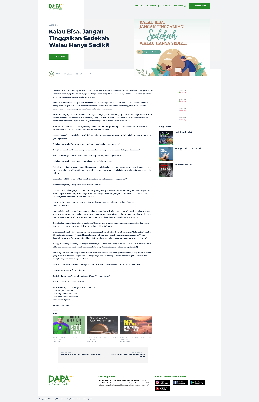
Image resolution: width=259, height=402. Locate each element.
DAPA (58, 74)
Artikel (53, 25)
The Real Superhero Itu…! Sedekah (65, 337)
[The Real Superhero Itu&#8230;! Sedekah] (69, 325)
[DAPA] (52, 73)
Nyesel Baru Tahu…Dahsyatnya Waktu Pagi (135, 337)
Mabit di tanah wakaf (183, 132)
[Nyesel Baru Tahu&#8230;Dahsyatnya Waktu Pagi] (136, 325)
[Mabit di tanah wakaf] (166, 138)
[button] (180, 6)
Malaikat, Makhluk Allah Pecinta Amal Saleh (81, 354)
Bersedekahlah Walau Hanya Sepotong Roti (102, 337)
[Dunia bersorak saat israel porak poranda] (166, 154)
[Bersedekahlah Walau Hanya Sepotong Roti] (102, 325)
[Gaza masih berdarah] (166, 170)
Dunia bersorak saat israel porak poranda (188, 149)
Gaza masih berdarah (183, 164)
